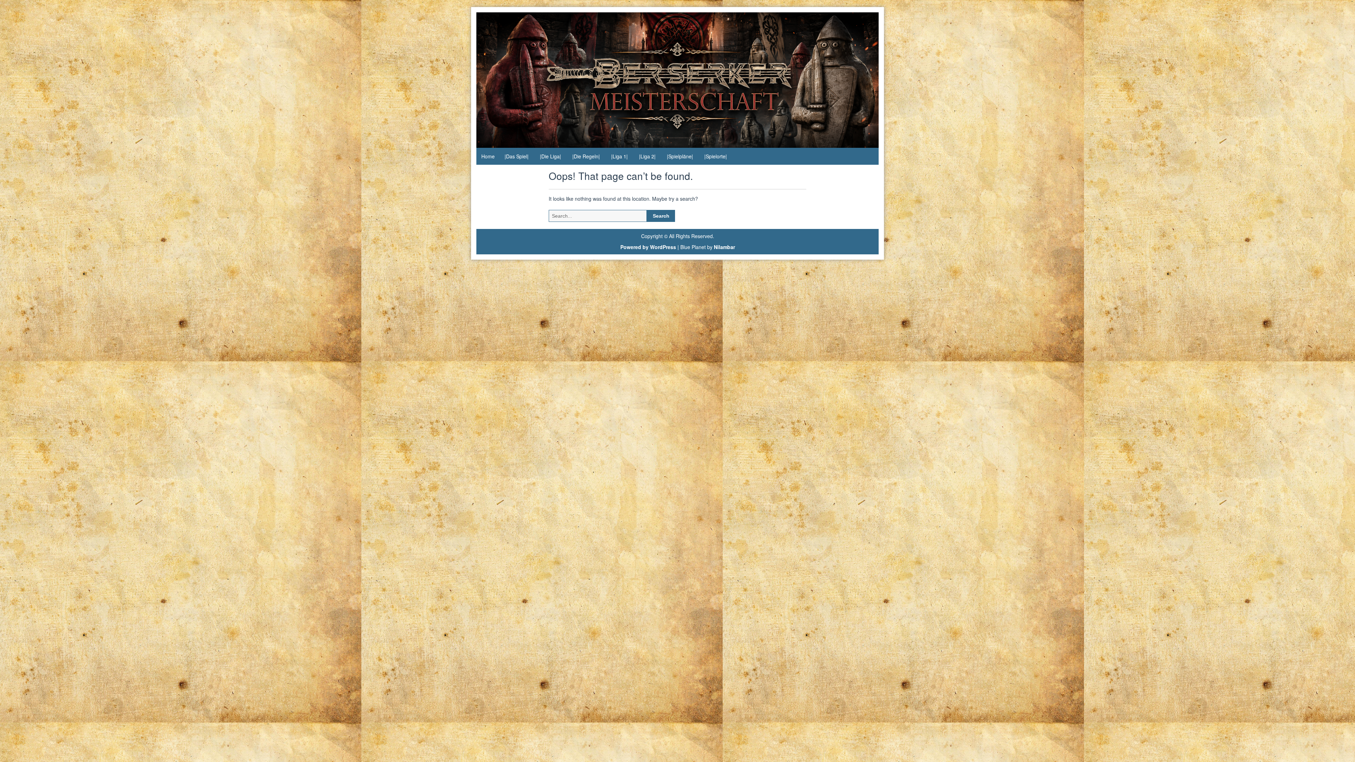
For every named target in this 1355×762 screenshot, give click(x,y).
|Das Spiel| (517, 156)
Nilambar (724, 246)
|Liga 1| (619, 156)
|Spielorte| (715, 156)
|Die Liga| (550, 156)
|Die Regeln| (586, 156)
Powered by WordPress (648, 246)
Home (488, 156)
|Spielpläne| (680, 156)
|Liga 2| (647, 156)
